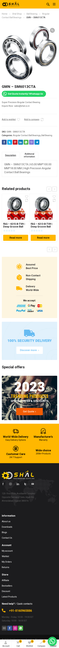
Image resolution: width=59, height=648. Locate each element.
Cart (18, 643)
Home (4, 13)
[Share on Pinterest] (15, 142)
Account (6, 646)
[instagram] (10, 484)
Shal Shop (17, 13)
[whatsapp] (20, 628)
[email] (4, 628)
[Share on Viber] (31, 142)
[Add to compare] (42, 119)
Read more (16, 238)
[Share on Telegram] (36, 142)
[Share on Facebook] (4, 142)
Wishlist (29, 643)
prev (49, 189)
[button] (52, 30)
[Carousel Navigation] (52, 189)
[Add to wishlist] (18, 119)
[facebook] (3, 484)
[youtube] (32, 484)
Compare (41, 643)
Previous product (49, 249)
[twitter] (25, 484)
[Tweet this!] (9, 142)
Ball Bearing (32, 13)
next (54, 189)
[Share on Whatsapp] (26, 142)
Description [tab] (10, 155)
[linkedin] (17, 484)
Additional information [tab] (29, 155)
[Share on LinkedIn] (20, 142)
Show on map (8, 507)
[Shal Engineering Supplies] (11, 4)
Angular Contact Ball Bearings (27, 135)
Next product (54, 249)
